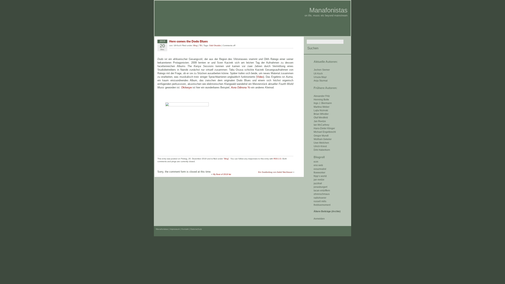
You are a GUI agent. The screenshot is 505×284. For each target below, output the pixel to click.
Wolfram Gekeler (323, 139)
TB (200, 45)
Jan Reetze (320, 121)
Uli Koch (318, 73)
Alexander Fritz (322, 96)
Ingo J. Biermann (323, 103)
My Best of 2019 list (222, 174)
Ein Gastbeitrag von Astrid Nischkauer (275, 172)
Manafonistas (328, 10)
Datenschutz (196, 229)
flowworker (319, 172)
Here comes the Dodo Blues (188, 41)
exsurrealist (320, 169)
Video (260, 76)
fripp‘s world (320, 176)
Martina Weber (321, 107)
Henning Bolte (321, 99)
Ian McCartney (321, 124)
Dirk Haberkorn (322, 150)
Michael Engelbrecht (325, 132)
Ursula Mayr (320, 77)
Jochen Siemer (322, 69)
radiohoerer (320, 197)
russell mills (320, 201)
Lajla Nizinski (321, 110)
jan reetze (319, 179)
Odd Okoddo (215, 45)
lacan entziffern (322, 190)
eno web (318, 165)
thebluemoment (322, 205)
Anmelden (319, 218)
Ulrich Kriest (320, 146)
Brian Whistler (321, 114)
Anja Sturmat (320, 80)
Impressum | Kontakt (179, 229)
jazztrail (318, 183)
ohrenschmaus (322, 194)
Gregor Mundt (321, 135)
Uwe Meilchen (321, 142)
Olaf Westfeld (321, 117)
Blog (195, 45)
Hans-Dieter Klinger (324, 128)
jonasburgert (320, 187)
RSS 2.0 (277, 159)
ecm (316, 161)
